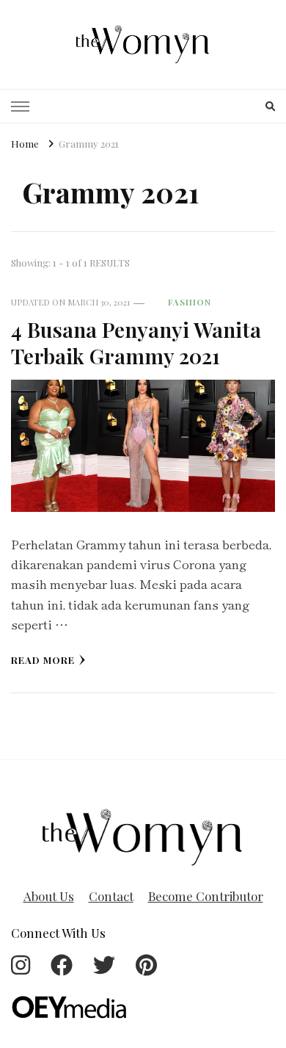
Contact (111, 896)
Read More (43, 660)
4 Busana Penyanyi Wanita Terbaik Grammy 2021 (136, 342)
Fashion (189, 302)
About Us (48, 896)
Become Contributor (205, 896)
